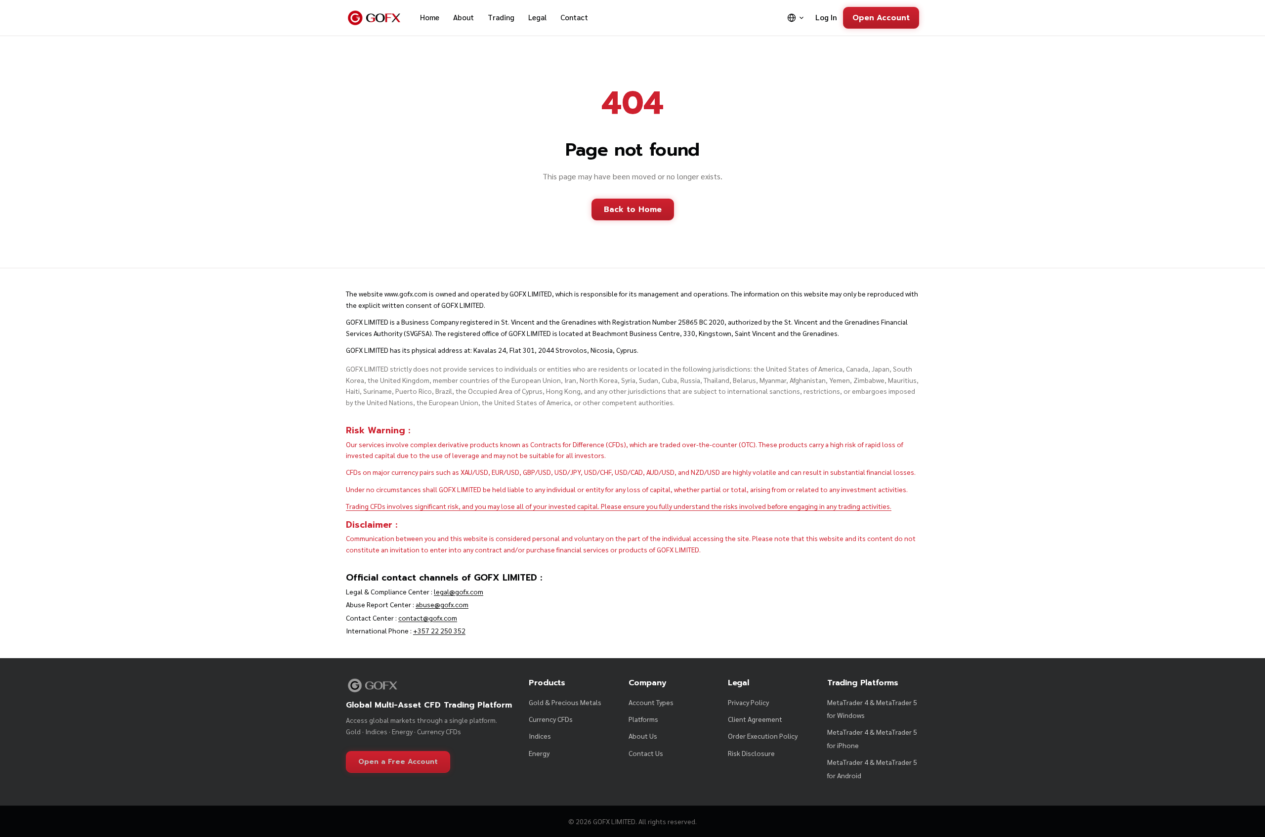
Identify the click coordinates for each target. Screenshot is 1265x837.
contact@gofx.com (427, 617)
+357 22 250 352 (439, 630)
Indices (540, 735)
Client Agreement (755, 718)
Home (429, 17)
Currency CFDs (551, 718)
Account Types (651, 702)
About (463, 17)
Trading (501, 17)
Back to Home (633, 209)
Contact (574, 17)
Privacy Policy (748, 702)
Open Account (881, 17)
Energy (539, 753)
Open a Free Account (398, 761)
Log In (826, 17)
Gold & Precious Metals (565, 702)
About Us (643, 735)
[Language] (795, 17)
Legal (537, 17)
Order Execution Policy (763, 735)
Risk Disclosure (751, 753)
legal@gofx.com (458, 591)
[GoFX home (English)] (374, 17)
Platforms (643, 718)
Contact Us (646, 753)
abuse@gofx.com (442, 604)
